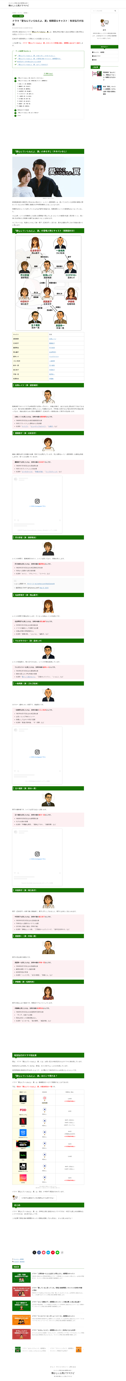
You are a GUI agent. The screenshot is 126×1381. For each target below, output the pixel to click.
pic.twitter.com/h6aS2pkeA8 (45, 584)
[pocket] (43, 1252)
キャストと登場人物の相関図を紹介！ (63, 1370)
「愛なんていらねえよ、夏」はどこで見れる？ (28, 112)
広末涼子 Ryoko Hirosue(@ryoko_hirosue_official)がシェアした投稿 (37, 530)
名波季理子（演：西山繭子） (25, 91)
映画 (95, 60)
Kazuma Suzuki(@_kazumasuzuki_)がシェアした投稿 (37, 883)
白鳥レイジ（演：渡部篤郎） (25, 84)
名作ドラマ (97, 56)
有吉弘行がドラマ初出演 (23, 110)
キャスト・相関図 (19, 1259)
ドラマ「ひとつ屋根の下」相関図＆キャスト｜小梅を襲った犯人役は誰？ (56, 1302)
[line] (57, 1252)
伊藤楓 (51, 379)
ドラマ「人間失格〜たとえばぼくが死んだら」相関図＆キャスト (53, 1273)
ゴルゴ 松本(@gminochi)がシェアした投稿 (37, 781)
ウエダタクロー (54, 356)
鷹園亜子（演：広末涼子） (25, 86)
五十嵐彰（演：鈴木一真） (25, 98)
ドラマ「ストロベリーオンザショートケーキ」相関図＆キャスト (53, 1316)
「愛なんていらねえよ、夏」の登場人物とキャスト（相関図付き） (39, 59)
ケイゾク (25, 426)
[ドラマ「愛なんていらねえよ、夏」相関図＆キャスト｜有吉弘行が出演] (48, 1252)
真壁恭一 (52, 374)
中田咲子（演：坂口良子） (25, 101)
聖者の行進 (39, 472)
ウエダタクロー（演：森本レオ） (26, 93)
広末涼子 (16, 1261)
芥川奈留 (52, 348)
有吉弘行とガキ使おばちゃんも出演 (29, 62)
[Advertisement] (48, 134)
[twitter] (34, 1252)
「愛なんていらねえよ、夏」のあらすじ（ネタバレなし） (36, 56)
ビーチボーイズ (27, 472)
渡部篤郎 (22, 1261)
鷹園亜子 (52, 343)
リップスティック (51, 472)
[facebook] (39, 1252)
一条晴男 (52, 361)
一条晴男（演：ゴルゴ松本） (25, 96)
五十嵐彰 (52, 365)
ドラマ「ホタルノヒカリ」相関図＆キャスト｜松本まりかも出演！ (54, 1330)
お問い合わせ (72, 1367)
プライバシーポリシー (61, 1367)
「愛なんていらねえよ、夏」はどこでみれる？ (32, 64)
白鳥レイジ (52, 339)
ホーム (51, 1367)
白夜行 (51, 426)
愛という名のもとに (28, 677)
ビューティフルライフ (38, 426)
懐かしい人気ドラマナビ (19, 5)
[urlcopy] (62, 1252)
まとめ (19, 115)
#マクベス (30, 584)
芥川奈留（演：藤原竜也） (25, 89)
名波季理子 (52, 352)
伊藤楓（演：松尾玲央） (24, 106)
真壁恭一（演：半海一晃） (25, 103)
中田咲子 (52, 370)
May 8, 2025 (44, 588)
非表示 (50, 73)
